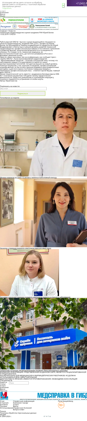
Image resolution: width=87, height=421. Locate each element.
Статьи (3, 384)
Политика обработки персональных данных (18, 413)
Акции (2, 16)
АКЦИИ (3, 414)
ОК (63, 5)
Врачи (2, 14)
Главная (3, 31)
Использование (6, 408)
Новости (11, 31)
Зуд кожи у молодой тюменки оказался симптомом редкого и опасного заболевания (35, 297)
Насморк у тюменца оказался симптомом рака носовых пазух (25, 248)
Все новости (7, 83)
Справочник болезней (22, 408)
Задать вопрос (73, 35)
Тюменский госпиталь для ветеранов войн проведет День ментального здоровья (33, 370)
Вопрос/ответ (18, 409)
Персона (3, 391)
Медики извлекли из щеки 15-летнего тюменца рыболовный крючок (28, 177)
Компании (4, 12)
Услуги (3, 386)
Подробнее (6, 8)
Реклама (3, 406)
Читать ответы (73, 39)
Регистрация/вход (65, 401)
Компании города (20, 403)
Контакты (4, 404)
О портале (4, 403)
